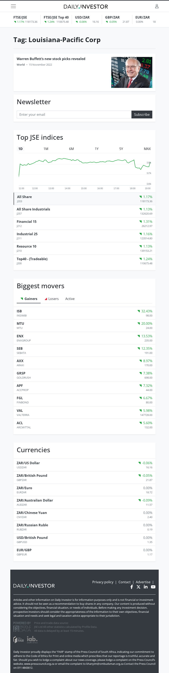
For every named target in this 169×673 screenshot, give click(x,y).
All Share (24, 197)
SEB (20, 348)
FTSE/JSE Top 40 (56, 17)
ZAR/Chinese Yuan (32, 512)
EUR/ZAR (142, 17)
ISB (19, 311)
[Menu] (13, 6)
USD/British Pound (32, 537)
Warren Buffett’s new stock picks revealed (51, 59)
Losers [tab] (53, 298)
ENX (20, 336)
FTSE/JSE (20, 17)
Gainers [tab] (30, 298)
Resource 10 (26, 246)
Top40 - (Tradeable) (32, 259)
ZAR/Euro (24, 488)
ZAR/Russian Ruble (32, 525)
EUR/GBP (24, 550)
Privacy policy (102, 582)
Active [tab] (70, 298)
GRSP (21, 373)
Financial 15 (26, 221)
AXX (20, 361)
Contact (125, 582)
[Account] (157, 6)
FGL (20, 398)
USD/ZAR (82, 17)
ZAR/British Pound (32, 475)
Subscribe (142, 114)
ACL (20, 423)
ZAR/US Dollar (28, 463)
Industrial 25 (27, 234)
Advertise (143, 582)
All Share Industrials (33, 209)
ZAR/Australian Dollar (35, 500)
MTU (20, 323)
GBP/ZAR (112, 17)
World (21, 64)
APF (20, 385)
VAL (20, 410)
